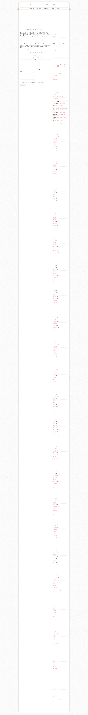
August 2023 (54, 144)
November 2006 (55, 529)
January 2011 (54, 433)
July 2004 (54, 581)
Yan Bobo (54, 675)
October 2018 (55, 256)
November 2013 (55, 367)
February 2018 (55, 271)
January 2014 (54, 363)
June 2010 (54, 446)
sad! (35, 28)
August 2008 (54, 489)
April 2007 (54, 519)
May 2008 (54, 494)
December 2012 (55, 388)
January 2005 (54, 569)
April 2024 (54, 128)
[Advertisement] (44, 19)
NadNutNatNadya (55, 654)
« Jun (53, 69)
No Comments (41, 29)
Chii (53, 682)
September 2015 (55, 327)
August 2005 (54, 556)
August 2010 (54, 442)
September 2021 (55, 188)
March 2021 (54, 200)
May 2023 (54, 150)
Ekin (53, 692)
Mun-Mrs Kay (55, 650)
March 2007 (54, 521)
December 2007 (55, 504)
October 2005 (55, 552)
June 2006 (54, 537)
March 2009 (54, 475)
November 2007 (55, 506)
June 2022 (54, 171)
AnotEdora (54, 680)
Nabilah (54, 652)
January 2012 (54, 410)
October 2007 (55, 508)
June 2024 (54, 125)
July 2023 (54, 146)
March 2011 (54, 429)
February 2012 (55, 408)
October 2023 (55, 140)
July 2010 (54, 444)
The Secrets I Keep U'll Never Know (44, 4)
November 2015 (55, 323)
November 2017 (55, 277)
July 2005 (54, 558)
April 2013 (54, 381)
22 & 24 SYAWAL (55, 83)
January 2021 (54, 204)
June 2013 (54, 377)
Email (21, 75)
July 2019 (54, 238)
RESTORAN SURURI (61, 112)
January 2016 (54, 319)
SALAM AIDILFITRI (56, 92)
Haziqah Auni (55, 623)
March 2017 (54, 292)
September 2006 (55, 531)
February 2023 (55, 155)
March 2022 (54, 177)
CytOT (54, 608)
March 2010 (54, 452)
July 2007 (54, 514)
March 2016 (54, 315)
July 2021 (54, 192)
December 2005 (55, 548)
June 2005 (54, 560)
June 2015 (54, 333)
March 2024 (54, 130)
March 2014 (54, 361)
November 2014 (55, 346)
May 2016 (54, 311)
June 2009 (54, 469)
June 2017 (54, 286)
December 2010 (55, 435)
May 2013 (54, 379)
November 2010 (55, 437)
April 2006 (54, 541)
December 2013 (55, 365)
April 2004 (54, 587)
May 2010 (54, 448)
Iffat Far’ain (54, 627)
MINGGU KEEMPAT (56, 94)
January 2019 (54, 250)
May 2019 (54, 242)
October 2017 (55, 279)
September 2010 (55, 440)
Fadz (53, 616)
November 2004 (55, 573)
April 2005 (54, 564)
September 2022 (55, 165)
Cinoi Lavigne (55, 606)
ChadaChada (54, 604)
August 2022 (54, 167)
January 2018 (54, 273)
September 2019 (55, 234)
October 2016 (55, 302)
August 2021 (54, 190)
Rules (58, 8)
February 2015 (55, 340)
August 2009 (54, 465)
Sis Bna (54, 664)
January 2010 (54, 456)
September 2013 (55, 371)
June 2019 (54, 240)
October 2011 (55, 415)
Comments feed (55, 704)
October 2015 (55, 325)
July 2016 (54, 308)
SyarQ (53, 670)
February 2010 (55, 454)
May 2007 (54, 517)
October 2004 (55, 575)
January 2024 (54, 134)
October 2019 (55, 232)
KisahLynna (54, 645)
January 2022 (54, 180)
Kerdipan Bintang (55, 643)
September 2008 (55, 487)
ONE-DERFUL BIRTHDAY (57, 90)
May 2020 (54, 219)
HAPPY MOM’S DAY (56, 81)
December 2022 (55, 159)
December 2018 (55, 252)
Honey (54, 625)
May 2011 (54, 425)
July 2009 (54, 467)
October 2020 (55, 209)
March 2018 (54, 269)
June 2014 (54, 356)
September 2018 (55, 257)
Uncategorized (39, 52)
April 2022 (54, 175)
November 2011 (55, 413)
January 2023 (54, 157)
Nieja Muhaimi (30, 29)
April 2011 (54, 427)
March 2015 (54, 338)
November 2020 (55, 207)
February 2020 (55, 225)
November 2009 (55, 460)
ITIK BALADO (55, 79)
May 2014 (54, 358)
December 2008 (55, 481)
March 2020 (54, 223)
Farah (53, 594)
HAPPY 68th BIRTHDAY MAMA (58, 96)
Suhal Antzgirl (55, 668)
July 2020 (54, 215)
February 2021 (55, 202)
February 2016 (55, 317)
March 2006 (54, 542)
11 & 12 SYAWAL (55, 86)
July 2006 (54, 535)
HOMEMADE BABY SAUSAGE (57, 75)
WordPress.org (55, 706)
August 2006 (54, 533)
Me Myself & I (46, 8)
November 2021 (55, 184)
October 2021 (55, 186)
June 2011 (54, 423)
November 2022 (55, 161)
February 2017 (55, 294)
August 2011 (54, 419)
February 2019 (55, 248)
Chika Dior (54, 684)
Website (21, 78)
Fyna (53, 620)
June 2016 (54, 309)
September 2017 (55, 281)
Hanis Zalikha (55, 622)
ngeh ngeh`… (39, 57)
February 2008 (55, 500)
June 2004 (54, 583)
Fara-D (54, 618)
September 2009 (55, 464)
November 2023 (55, 138)
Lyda (53, 647)
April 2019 (54, 244)
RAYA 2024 (54, 88)
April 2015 (54, 336)
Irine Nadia (54, 631)
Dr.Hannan (54, 610)
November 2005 (55, 550)
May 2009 (54, 471)
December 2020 (55, 205)
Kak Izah (54, 637)
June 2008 (54, 492)
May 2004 (54, 585)
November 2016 (55, 300)
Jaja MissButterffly (55, 633)
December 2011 (55, 412)
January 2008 (54, 502)
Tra (53, 672)
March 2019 (54, 246)
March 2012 (54, 406)
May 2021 (54, 196)
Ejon (53, 690)
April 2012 (54, 404)
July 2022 (54, 169)
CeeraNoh (54, 602)
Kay (53, 694)
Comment (21, 61)
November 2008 (55, 483)
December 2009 (55, 458)
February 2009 (55, 477)
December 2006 (55, 527)
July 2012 (54, 398)
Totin (53, 696)
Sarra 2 (54, 660)
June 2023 (54, 148)
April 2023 (54, 152)
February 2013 (55, 385)
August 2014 (54, 352)
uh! (33, 57)
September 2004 (55, 577)
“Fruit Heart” (31, 8)
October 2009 (55, 462)
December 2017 (55, 275)
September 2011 (55, 417)
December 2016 (55, 298)
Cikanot (54, 686)
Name (21, 71)
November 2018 (55, 254)
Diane (53, 688)
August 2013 (54, 373)
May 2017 (54, 288)
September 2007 (55, 510)
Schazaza (54, 662)
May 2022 (54, 173)
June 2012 (54, 400)
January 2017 (54, 296)
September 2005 (55, 554)
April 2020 (54, 221)
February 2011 (55, 431)
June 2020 (54, 217)
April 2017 (54, 290)
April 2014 (54, 360)
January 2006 (54, 546)
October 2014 (55, 348)
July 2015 (54, 331)
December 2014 (55, 344)
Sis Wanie (54, 666)
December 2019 (55, 229)
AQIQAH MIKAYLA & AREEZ (57, 73)
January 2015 (54, 342)
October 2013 (55, 369)
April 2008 (54, 496)
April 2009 (54, 473)
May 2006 (54, 539)
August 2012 (54, 396)
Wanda (54, 674)
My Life (52, 8)
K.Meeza (54, 635)
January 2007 (54, 525)
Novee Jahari (54, 658)
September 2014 (55, 350)
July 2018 (54, 261)
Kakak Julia (54, 641)
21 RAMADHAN (55, 98)
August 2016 (54, 306)
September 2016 (55, 304)
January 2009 (54, 479)
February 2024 (55, 132)
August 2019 (54, 236)
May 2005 (54, 562)
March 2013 (54, 383)
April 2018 (54, 267)
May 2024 (54, 127)
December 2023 (55, 136)
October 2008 (55, 485)
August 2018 (54, 259)
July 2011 (54, 421)
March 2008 (54, 498)
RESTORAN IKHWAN (61, 103)
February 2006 (55, 544)
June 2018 (54, 263)
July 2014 (54, 354)
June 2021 (54, 194)
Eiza (53, 614)
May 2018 (54, 265)
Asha (53, 600)
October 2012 (55, 392)
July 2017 (54, 284)
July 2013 (54, 375)
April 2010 (54, 450)
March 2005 (54, 566)
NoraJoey (54, 656)
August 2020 (54, 213)
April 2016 (54, 313)
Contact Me (39, 8)
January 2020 (54, 227)
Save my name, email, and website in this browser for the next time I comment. (32, 82)
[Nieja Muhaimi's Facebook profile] (60, 50)
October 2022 (55, 163)
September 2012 (55, 394)
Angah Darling (55, 598)
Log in (54, 701)
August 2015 (54, 329)
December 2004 (55, 571)
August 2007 (54, 512)
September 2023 (55, 142)
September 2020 (55, 211)
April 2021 (54, 198)
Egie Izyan (54, 612)
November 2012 (55, 390)
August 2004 (54, 579)
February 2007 (55, 523)
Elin (53, 592)
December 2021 (55, 182)
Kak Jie (54, 639)
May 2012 (54, 402)
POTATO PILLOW (55, 77)
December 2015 (55, 321)
